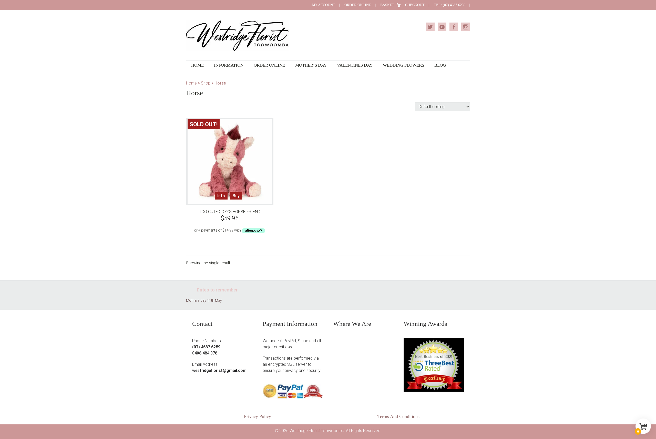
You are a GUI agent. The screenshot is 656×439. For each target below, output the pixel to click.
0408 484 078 (204, 353)
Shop (205, 83)
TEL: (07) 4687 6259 (449, 5)
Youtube (442, 27)
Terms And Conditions (398, 416)
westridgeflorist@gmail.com (219, 370)
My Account (323, 5)
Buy (236, 195)
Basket (387, 5)
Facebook (453, 27)
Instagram (465, 27)
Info (221, 195)
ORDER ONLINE (357, 5)
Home (191, 83)
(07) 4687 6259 (206, 346)
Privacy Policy (257, 416)
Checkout (415, 5)
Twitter (430, 27)
